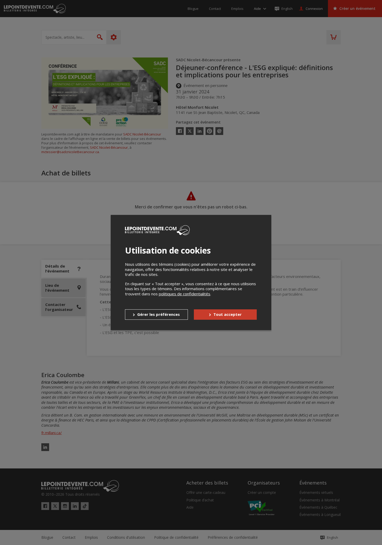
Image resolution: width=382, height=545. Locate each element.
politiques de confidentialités (184, 293)
